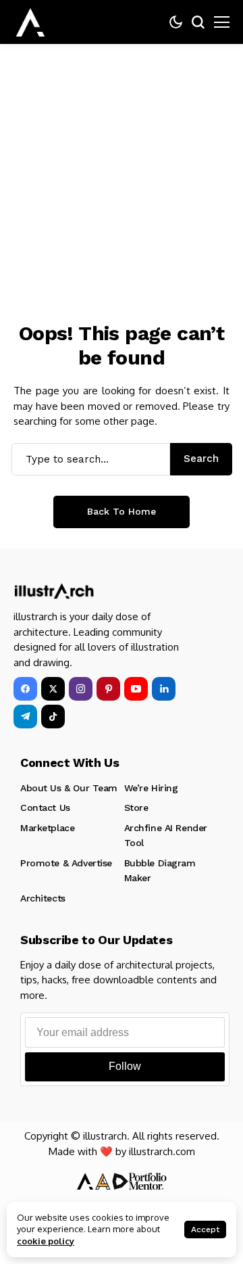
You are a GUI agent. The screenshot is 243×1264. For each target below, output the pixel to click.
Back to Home (121, 511)
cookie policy (45, 1241)
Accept (205, 1229)
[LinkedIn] (164, 689)
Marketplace (47, 827)
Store (136, 807)
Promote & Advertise (66, 863)
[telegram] (25, 716)
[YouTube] (136, 689)
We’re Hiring (151, 787)
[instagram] (80, 689)
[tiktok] (53, 716)
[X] (53, 689)
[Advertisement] (121, 172)
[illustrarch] (30, 22)
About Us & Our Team (68, 787)
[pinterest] (108, 689)
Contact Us (45, 807)
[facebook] (25, 689)
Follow (125, 1066)
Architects (42, 898)
